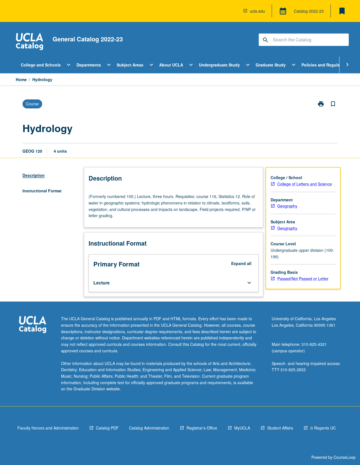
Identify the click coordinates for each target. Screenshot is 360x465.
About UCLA (171, 65)
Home (21, 79)
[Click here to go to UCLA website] (33, 325)
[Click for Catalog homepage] (29, 42)
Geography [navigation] (287, 206)
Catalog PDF (107, 428)
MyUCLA (242, 428)
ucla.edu (257, 11)
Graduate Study (271, 65)
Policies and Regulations (326, 65)
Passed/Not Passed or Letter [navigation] (302, 278)
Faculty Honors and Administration (48, 428)
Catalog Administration (149, 428)
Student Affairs (280, 428)
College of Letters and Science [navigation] (304, 184)
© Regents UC (323, 428)
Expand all (241, 263)
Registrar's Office (201, 428)
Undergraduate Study (219, 65)
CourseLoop (345, 457)
